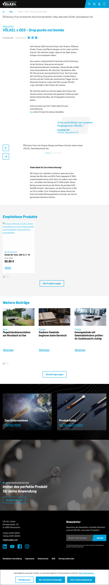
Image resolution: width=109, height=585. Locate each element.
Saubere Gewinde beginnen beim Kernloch (53, 334)
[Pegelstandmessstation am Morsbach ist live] (18, 317)
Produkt (42, 329)
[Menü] (104, 4)
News (5, 329)
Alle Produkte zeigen (52, 283)
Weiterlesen (8, 350)
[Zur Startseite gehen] (10, 4)
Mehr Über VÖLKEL (13, 425)
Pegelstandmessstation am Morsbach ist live (16, 334)
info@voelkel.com (10, 540)
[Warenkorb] (94, 4)
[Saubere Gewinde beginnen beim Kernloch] (54, 317)
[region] (54, 152)
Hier (32, 112)
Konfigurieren (24, 580)
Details (8, 267)
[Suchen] (89, 4)
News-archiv (8, 26)
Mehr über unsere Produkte (71, 425)
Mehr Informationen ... (87, 573)
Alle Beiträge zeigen (54, 374)
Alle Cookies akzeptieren (81, 580)
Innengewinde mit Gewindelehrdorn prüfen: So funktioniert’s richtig (89, 335)
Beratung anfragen (14, 500)
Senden (100, 538)
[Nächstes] (6, 156)
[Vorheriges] (6, 148)
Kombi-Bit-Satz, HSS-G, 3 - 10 (17, 255)
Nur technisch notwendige (50, 580)
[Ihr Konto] (99, 3)
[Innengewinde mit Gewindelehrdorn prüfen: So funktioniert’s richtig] (90, 317)
